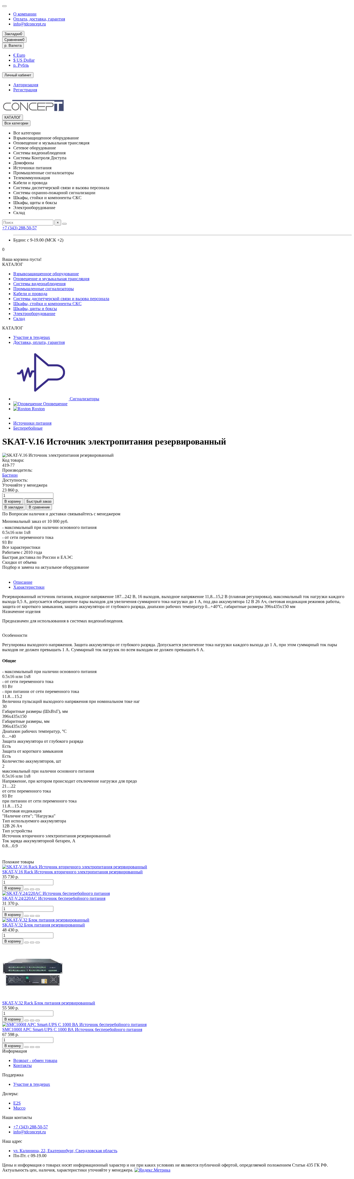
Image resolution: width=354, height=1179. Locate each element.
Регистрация (25, 89)
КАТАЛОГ (12, 117)
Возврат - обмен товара (35, 1060)
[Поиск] (64, 224)
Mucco (19, 1108)
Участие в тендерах (31, 337)
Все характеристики (21, 547)
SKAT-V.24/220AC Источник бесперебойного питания (53, 898)
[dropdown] (4, 6)
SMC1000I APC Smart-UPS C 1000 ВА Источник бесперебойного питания (72, 1029)
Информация (14, 1051)
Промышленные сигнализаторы (43, 288)
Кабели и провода (30, 293)
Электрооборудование (34, 313)
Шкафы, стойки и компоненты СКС (47, 303)
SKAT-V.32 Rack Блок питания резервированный (48, 1003)
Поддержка (13, 1074)
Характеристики (29, 587)
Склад (19, 318)
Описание (22, 582)
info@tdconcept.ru (29, 24)
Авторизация (25, 84)
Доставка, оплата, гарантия (39, 342)
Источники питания (32, 423)
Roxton (38, 408)
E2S (17, 1103)
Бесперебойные (28, 428)
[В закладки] (32, 889)
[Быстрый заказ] (26, 889)
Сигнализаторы (84, 398)
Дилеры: (10, 1093)
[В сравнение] (37, 889)
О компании (25, 14)
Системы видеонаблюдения (39, 283)
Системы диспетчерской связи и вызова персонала (61, 298)
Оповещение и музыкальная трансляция (51, 278)
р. (13, 45)
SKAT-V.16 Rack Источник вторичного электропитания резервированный (72, 871)
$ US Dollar (24, 60)
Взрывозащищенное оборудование (46, 273)
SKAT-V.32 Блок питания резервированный (43, 925)
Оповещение (54, 403)
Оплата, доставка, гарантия (39, 19)
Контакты (22, 1065)
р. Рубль (21, 65)
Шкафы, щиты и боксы (35, 308)
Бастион (10, 475)
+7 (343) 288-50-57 (19, 227)
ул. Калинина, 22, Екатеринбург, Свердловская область (65, 1150)
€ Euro (19, 55)
